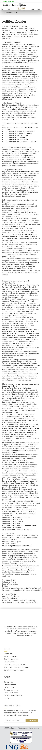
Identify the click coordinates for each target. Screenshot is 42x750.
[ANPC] (21, 734)
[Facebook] (11, 640)
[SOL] (21, 740)
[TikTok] (31, 640)
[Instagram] (17, 640)
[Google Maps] (24, 640)
